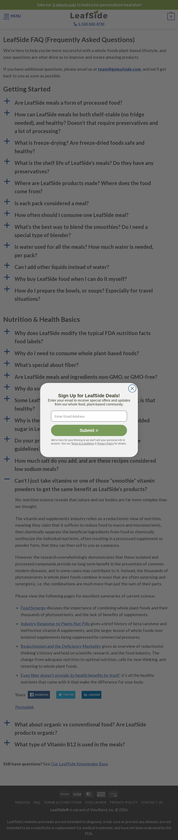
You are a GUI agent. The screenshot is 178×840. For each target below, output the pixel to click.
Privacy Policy (105, 443)
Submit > (89, 430)
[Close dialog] (132, 388)
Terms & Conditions (82, 443)
